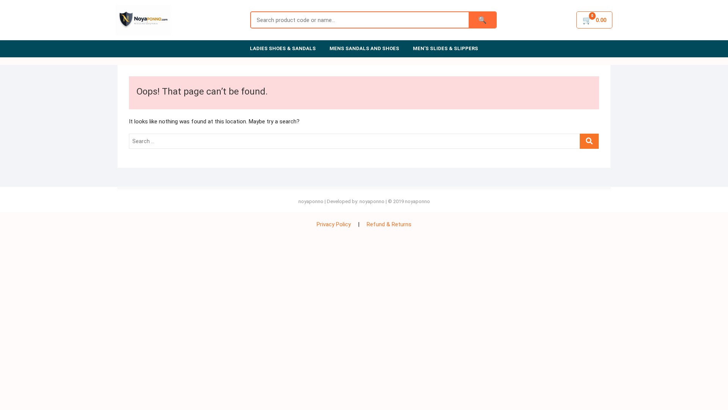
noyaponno (310, 201)
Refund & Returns (389, 224)
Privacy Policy (334, 224)
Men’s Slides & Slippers (445, 48)
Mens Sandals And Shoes (364, 48)
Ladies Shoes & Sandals (283, 48)
